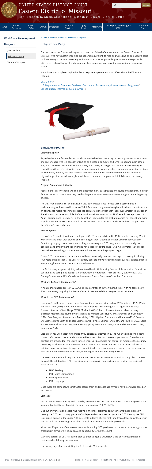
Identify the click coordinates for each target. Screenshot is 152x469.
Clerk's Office (31, 27)
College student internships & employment (63, 88)
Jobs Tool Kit (13, 50)
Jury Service (84, 27)
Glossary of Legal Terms (32, 460)
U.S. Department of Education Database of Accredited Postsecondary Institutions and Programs (90, 85)
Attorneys (97, 26)
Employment (50, 460)
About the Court (143, 27)
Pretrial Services (69, 27)
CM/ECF (44, 26)
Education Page (16, 56)
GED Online (47, 81)
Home (4, 26)
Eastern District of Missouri (55, 11)
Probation (54, 26)
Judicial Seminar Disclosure (87, 460)
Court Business (16, 27)
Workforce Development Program (72, 37)
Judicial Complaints (109, 460)
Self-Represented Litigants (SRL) (118, 27)
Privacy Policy (124, 460)
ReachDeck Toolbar (140, 460)
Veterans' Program (16, 62)
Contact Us (15, 460)
